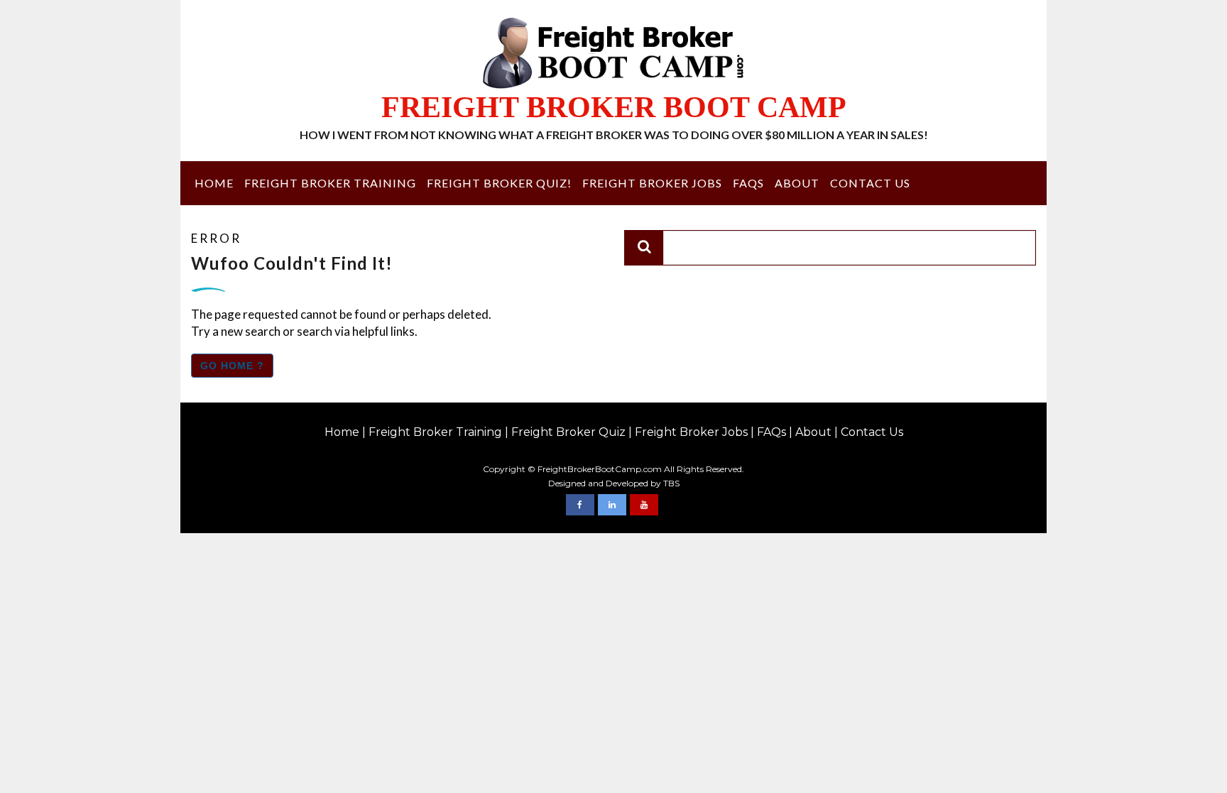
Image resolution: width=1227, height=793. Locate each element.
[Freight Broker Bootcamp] (580, 504)
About (797, 183)
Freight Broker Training (330, 183)
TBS (671, 483)
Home (214, 183)
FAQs (748, 183)
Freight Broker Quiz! (499, 183)
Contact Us (870, 183)
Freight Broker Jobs (652, 183)
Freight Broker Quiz (568, 432)
